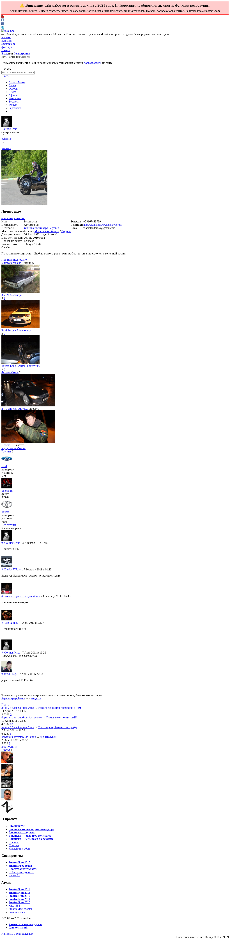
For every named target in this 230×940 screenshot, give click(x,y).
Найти (5, 76)
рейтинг (6, 138)
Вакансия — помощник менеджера (31, 829)
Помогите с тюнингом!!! (61, 717)
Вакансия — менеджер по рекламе (31, 838)
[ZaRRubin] (7, 811)
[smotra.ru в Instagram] (8, 30)
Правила (14, 842)
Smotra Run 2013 (19, 892)
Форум (13, 104)
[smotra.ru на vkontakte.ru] (2, 20)
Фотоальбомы (10, 372)
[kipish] (7, 787)
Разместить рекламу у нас (25, 924)
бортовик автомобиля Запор (18, 736)
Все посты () (9, 746)
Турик (8, 622)
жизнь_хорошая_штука (18, 596)
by (19, 569)
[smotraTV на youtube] (2, 16)
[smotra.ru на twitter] (2, 27)
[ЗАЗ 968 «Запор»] (20, 291)
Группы (6, 451)
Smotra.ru (7, 490)
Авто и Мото (17, 82)
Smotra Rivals (17, 912)
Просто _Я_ (8, 445)
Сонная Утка (9, 128)
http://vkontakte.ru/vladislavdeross (102, 224)
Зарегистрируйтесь (13, 698)
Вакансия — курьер (21, 832)
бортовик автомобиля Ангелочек (21, 717)
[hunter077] (7, 774)
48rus (36, 596)
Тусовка (14, 101)
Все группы (8, 524)
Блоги (12, 85)
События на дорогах (21, 872)
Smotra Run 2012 (19, 895)
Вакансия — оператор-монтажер (30, 835)
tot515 (8, 673)
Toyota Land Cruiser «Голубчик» (20, 365)
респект (6, 148)
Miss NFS (14, 905)
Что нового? (17, 825)
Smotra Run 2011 (19, 899)
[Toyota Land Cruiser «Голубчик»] (20, 362)
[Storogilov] (7, 762)
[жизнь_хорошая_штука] (6, 592)
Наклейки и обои (19, 848)
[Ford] (6, 463)
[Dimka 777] (6, 566)
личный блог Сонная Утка (17, 707)
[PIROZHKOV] (7, 799)
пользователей (93, 62)
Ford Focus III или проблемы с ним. (60, 707)
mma (15, 622)
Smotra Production (20, 865)
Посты (5, 704)
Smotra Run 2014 (19, 889)
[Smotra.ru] (6, 487)
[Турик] (6, 619)
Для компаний (18, 927)
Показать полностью (14, 259)
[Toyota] (6, 508)
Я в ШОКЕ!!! (48, 736)
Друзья (5, 749)
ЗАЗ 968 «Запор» (11, 295)
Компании (15, 98)
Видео (12, 91)
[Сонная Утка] (6, 125)
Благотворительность (23, 868)
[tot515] (6, 670)
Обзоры (13, 88)
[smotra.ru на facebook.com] (2, 24)
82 (11, 723)
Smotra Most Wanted (21, 908)
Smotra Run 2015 (19, 862)
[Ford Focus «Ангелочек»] (20, 327)
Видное (66, 231)
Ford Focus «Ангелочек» (16, 330)
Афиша (13, 95)
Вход (4, 53)
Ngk (14, 673)
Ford (4, 466)
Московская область (46, 231)
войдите (36, 698)
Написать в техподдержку (17, 933)
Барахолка (15, 108)
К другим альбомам (13, 448)
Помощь (14, 845)
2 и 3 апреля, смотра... (14, 408)
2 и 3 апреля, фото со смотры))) (57, 727)
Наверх (5, 50)
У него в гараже (11, 262)
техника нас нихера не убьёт (41, 227)
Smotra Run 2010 (19, 902)
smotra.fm (14, 875)
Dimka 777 (10, 569)
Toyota (5, 511)
